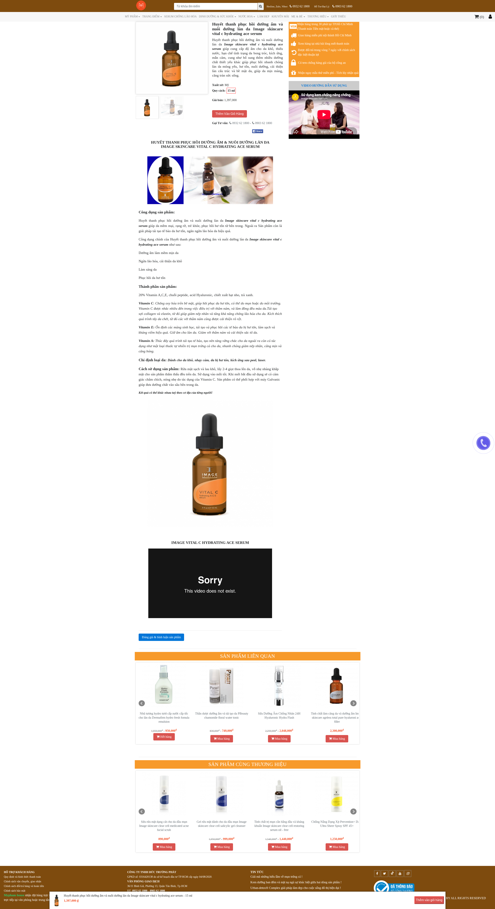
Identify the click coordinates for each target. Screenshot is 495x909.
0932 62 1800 (301, 6)
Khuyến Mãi (280, 16)
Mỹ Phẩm (131, 16)
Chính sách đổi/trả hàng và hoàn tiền (24, 886)
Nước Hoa (245, 16)
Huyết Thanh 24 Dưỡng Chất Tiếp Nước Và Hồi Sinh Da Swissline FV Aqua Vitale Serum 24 (337, 717)
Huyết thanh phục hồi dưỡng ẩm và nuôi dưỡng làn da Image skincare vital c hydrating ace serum (279, 717)
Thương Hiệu (316, 16)
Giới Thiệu (338, 16)
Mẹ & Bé (297, 16)
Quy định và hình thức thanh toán (22, 876)
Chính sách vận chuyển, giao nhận (22, 881)
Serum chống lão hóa (180, 16)
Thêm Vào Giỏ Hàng (229, 113)
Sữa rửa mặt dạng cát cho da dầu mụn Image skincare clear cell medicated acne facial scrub (164, 825)
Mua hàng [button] (165, 738)
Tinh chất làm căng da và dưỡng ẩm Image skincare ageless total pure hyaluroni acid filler (222, 717)
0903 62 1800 (343, 6)
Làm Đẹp (263, 16)
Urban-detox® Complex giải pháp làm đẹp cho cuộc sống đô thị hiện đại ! (295, 887)
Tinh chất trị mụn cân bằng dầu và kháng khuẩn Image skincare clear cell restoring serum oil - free (279, 825)
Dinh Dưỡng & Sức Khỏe (216, 16)
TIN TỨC (257, 872)
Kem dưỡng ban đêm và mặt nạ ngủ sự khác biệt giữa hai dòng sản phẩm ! (295, 882)
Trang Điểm (150, 16)
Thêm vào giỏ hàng (429, 900)
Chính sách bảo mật (14, 890)
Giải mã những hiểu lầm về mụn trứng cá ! (276, 876)
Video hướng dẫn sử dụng (324, 85)
